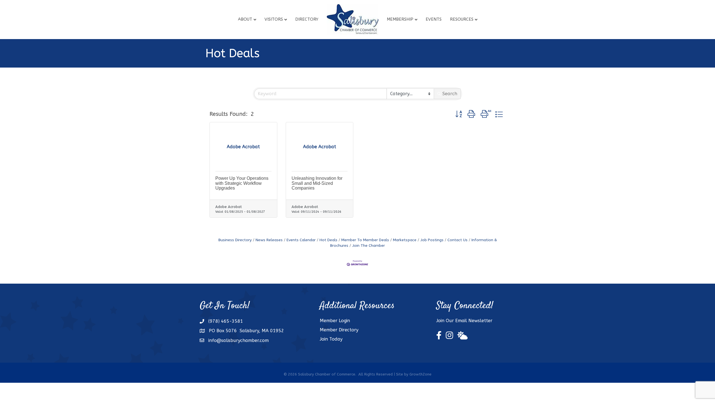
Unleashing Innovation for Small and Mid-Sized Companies (317, 183)
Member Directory (339, 329)
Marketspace (404, 240)
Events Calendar (301, 240)
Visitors (273, 19)
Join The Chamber (368, 245)
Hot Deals (328, 240)
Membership (400, 19)
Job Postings (432, 240)
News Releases (269, 240)
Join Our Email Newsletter (464, 320)
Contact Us (457, 240)
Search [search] (449, 93)
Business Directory (235, 240)
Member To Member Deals (365, 240)
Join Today (331, 339)
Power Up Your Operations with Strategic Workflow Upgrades (241, 183)
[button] (458, 114)
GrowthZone (420, 374)
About (245, 19)
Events (434, 19)
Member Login (335, 320)
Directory (306, 19)
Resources (461, 19)
